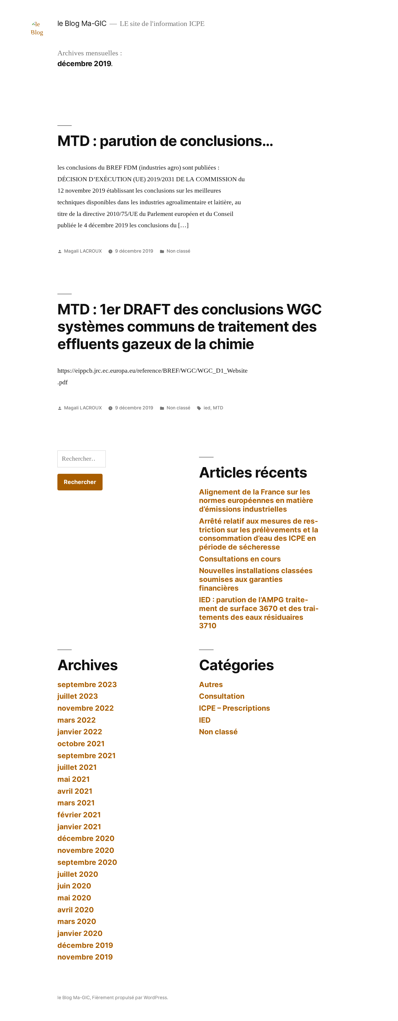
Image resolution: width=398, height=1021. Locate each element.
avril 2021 (74, 791)
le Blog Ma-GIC (82, 23)
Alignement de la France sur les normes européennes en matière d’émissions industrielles (256, 500)
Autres (211, 684)
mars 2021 (76, 802)
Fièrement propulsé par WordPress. (130, 997)
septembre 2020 (87, 862)
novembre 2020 (85, 850)
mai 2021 (73, 779)
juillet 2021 (77, 767)
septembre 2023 (87, 684)
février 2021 (79, 814)
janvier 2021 (79, 826)
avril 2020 (75, 909)
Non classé (178, 251)
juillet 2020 (77, 874)
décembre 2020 (86, 838)
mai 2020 (74, 897)
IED (205, 720)
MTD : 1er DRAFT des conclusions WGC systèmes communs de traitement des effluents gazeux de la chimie (189, 326)
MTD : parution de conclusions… (165, 140)
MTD (218, 408)
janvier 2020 (80, 933)
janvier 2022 (79, 731)
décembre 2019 (85, 945)
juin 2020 (74, 885)
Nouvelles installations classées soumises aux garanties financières (256, 579)
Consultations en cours (240, 558)
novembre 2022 (85, 708)
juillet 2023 (77, 696)
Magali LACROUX (83, 251)
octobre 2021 (81, 743)
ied (207, 408)
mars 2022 (76, 720)
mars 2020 (76, 921)
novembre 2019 (85, 957)
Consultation (221, 696)
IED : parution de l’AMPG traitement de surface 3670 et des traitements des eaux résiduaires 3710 (259, 612)
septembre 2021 (86, 755)
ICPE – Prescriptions (234, 708)
